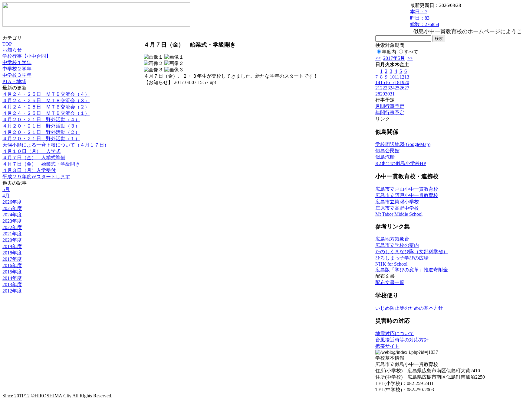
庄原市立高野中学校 (397, 208)
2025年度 (12, 208)
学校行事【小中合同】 (26, 56)
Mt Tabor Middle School (399, 214)
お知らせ (12, 49)
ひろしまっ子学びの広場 (402, 257)
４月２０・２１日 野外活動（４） (41, 119)
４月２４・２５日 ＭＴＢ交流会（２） (46, 106)
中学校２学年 (16, 68)
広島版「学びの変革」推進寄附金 (411, 269)
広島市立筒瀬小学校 (397, 201)
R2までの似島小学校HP (400, 163)
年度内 (389, 51)
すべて (411, 51)
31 (392, 93)
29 (382, 93)
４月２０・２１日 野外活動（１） (41, 138)
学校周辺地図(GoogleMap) (402, 144)
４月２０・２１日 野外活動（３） (41, 125)
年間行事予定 (389, 112)
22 (382, 87)
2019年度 (12, 246)
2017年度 (12, 259)
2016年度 (12, 265)
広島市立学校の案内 (397, 245)
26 (402, 87)
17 (392, 82)
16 (387, 82)
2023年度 (12, 221)
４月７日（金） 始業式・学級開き (41, 164)
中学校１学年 (16, 62)
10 (392, 76)
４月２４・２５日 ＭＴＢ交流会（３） (46, 100)
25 (397, 87)
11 (397, 76)
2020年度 (12, 240)
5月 (6, 189)
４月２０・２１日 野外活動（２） (41, 132)
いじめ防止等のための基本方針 (409, 308)
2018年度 (12, 252)
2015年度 (12, 271)
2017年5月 (394, 58)
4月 (6, 195)
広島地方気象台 (392, 238)
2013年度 (12, 284)
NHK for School (391, 264)
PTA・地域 (14, 81)
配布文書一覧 (389, 282)
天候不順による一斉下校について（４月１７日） (55, 144)
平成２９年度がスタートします (36, 176)
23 (387, 87)
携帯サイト (387, 346)
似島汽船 (385, 157)
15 (382, 82)
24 (392, 87)
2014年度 (12, 278)
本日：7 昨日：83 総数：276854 (424, 18)
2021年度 (12, 233)
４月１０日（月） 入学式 (31, 151)
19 (402, 82)
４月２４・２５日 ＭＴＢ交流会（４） (46, 94)
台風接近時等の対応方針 (402, 339)
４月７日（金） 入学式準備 (33, 157)
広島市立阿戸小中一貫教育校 (406, 195)
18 (397, 82)
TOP (7, 44)
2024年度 (12, 214)
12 (402, 76)
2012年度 (12, 290)
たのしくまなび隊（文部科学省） (411, 251)
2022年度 (12, 227)
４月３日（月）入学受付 (29, 170)
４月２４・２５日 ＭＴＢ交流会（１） (46, 113)
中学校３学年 (16, 75)
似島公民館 (387, 150)
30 (387, 93)
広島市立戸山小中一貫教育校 (406, 189)
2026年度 (12, 202)
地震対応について (394, 333)
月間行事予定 (389, 106)
